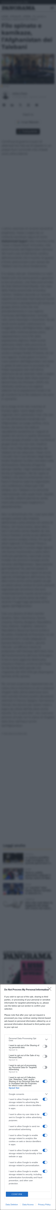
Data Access (28, 1204)
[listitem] (28, 1039)
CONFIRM (17, 1194)
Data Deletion (12, 1204)
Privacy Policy (44, 1204)
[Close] (50, 990)
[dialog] (28, 1097)
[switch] (45, 1046)
